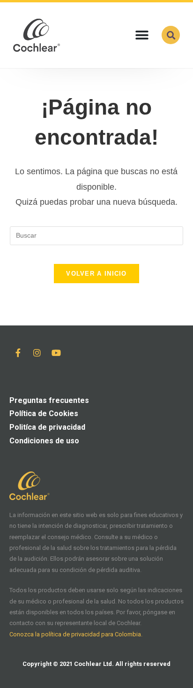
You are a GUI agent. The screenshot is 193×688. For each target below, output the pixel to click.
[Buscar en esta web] (97, 235)
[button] (141, 35)
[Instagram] (37, 352)
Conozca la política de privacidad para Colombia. (75, 634)
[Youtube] (56, 352)
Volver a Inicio (96, 273)
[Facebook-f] (17, 352)
